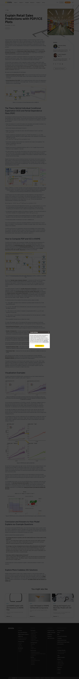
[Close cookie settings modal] (48, 332)
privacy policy (46, 341)
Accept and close (40, 345)
